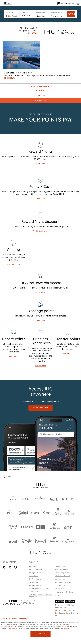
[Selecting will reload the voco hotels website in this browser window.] (34, 512)
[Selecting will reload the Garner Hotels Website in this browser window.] (68, 526)
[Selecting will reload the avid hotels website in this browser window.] (13, 540)
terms (5, 626)
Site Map (58, 595)
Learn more (60, 610)
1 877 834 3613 (27, 603)
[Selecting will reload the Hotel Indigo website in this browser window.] (11, 512)
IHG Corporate (60, 585)
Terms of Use (33, 591)
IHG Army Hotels (35, 579)
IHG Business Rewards (62, 576)
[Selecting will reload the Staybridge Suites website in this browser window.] (40, 540)
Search (71, 14)
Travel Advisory (60, 579)
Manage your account (27, 31)
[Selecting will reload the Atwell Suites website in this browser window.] (26, 540)
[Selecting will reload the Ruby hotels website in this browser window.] (46, 512)
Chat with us (33, 576)
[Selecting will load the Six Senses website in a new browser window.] (13, 498)
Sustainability (34, 582)
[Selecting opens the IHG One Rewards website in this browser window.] (40, 552)
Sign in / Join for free (67, 3)
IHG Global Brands (35, 569)
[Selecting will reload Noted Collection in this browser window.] (23, 512)
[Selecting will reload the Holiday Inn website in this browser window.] (54, 526)
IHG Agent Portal (35, 573)
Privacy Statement (12, 628)
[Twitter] (10, 567)
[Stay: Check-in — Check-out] (26, 16)
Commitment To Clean (63, 582)
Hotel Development (61, 569)
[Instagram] (15, 567)
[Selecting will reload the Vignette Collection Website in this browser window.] (54, 498)
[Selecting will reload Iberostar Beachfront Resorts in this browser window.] (69, 512)
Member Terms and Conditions (40, 588)
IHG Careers (33, 566)
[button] (78, 3)
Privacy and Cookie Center (64, 592)
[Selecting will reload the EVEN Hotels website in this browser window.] (26, 526)
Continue (41, 634)
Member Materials (35, 585)
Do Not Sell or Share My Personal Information (40, 595)
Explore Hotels (60, 566)
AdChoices (58, 588)
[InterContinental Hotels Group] (7, 3)
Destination (10, 12)
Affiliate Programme (62, 573)
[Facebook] (4, 567)
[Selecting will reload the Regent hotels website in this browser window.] (26, 498)
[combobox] (12, 16)
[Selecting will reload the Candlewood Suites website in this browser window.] (68, 540)
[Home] (4, 477)
